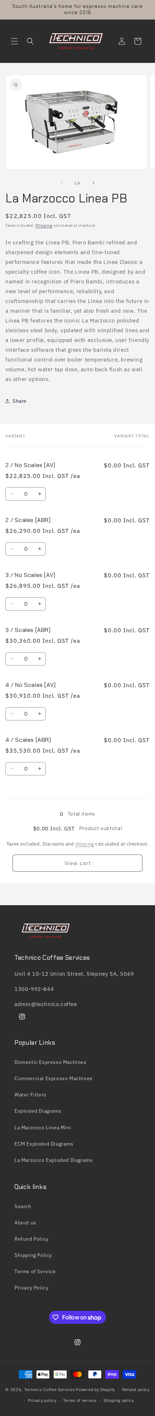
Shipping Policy (33, 1255)
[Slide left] (62, 183)
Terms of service (79, 1400)
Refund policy (136, 1389)
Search (22, 1206)
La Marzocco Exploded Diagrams (53, 1160)
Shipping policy (118, 1400)
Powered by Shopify (95, 1389)
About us (25, 1222)
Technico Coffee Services (49, 1389)
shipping (84, 844)
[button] (14, 41)
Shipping (43, 225)
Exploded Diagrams (37, 1111)
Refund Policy (31, 1239)
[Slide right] (93, 183)
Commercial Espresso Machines (53, 1078)
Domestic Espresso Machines (50, 1062)
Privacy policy (42, 1400)
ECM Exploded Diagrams (44, 1144)
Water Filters (30, 1094)
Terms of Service (35, 1271)
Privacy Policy (31, 1287)
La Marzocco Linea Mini (42, 1127)
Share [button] (20, 401)
